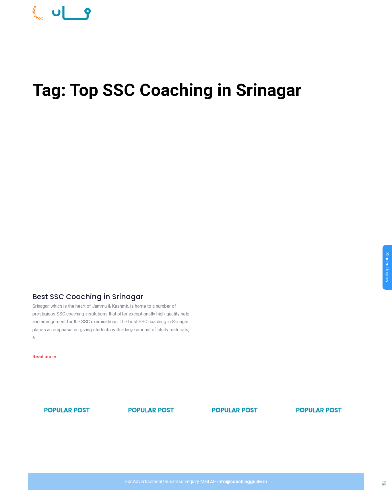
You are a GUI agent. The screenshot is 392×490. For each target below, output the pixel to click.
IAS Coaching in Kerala (237, 453)
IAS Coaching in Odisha (237, 433)
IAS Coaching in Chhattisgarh (328, 451)
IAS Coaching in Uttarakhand (159, 451)
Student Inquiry (387, 267)
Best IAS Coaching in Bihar (240, 423)
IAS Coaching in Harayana (72, 433)
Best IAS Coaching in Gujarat (159, 441)
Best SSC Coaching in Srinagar (87, 297)
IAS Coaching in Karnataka (241, 443)
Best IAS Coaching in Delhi (72, 423)
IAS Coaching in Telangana (325, 423)
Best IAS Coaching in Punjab (74, 443)
